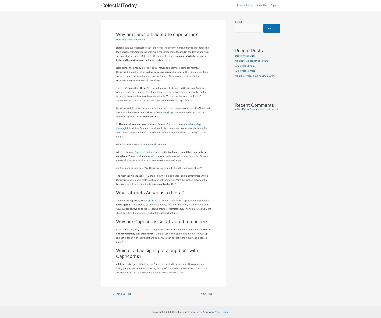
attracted (152, 200)
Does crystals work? (245, 55)
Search (239, 22)
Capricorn (168, 112)
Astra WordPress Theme (216, 312)
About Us (261, 5)
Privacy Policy (244, 5)
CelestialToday (119, 5)
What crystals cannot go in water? (253, 60)
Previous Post (122, 293)
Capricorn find (142, 152)
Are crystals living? (245, 65)
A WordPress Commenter (248, 109)
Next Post (208, 293)
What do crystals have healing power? (255, 75)
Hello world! (272, 109)
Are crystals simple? (245, 70)
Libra (118, 39)
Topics (274, 5)
